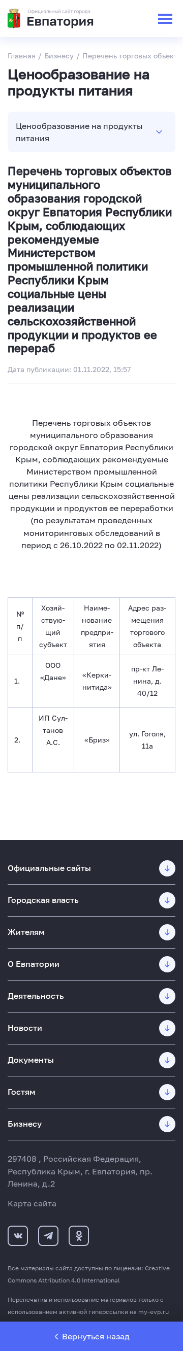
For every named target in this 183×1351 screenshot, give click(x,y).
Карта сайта (32, 1203)
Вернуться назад (96, 1336)
